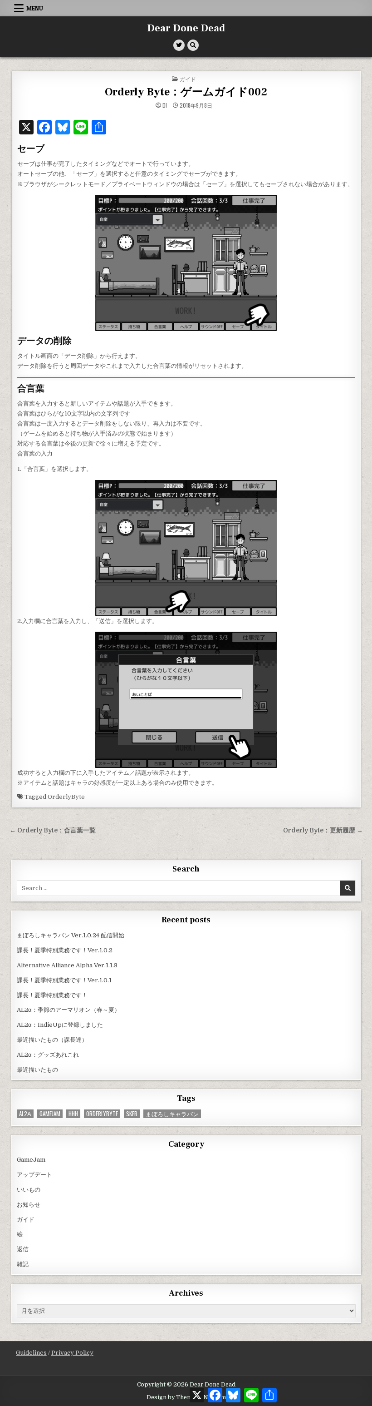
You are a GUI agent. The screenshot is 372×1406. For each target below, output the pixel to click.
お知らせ (28, 1204)
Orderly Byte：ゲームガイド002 (186, 92)
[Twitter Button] (179, 45)
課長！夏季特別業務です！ (52, 995)
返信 (23, 1249)
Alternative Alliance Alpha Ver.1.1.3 (67, 965)
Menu (34, 8)
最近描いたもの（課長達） (52, 1039)
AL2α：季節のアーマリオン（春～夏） (68, 1009)
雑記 (23, 1264)
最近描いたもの (37, 1069)
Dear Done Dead (186, 28)
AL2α (25, 1113)
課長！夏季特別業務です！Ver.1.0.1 (64, 980)
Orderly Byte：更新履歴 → (323, 830)
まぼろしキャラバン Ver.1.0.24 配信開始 (70, 935)
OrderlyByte (66, 796)
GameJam (49, 1113)
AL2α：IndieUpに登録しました (60, 1024)
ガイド (188, 79)
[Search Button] (193, 45)
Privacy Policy (72, 1352)
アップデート (34, 1174)
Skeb (131, 1113)
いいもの (28, 1189)
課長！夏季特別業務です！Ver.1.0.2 (65, 950)
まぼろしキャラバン (172, 1113)
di (164, 105)
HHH (73, 1113)
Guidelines (31, 1352)
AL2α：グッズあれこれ (48, 1054)
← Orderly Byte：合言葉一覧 (53, 830)
